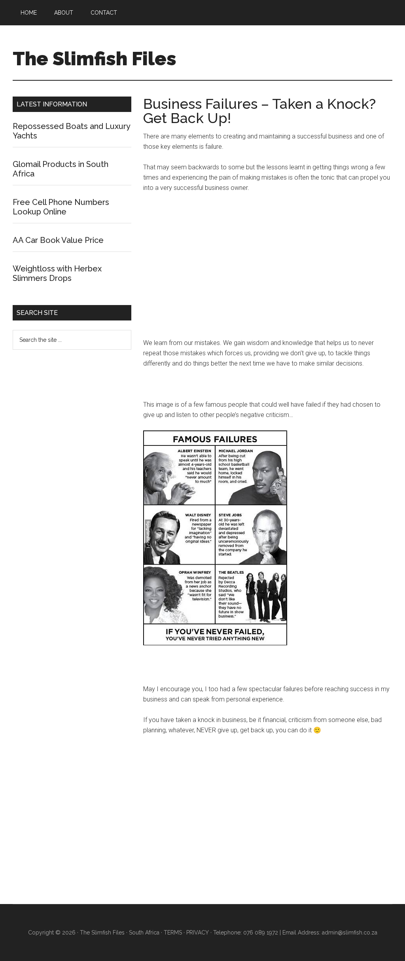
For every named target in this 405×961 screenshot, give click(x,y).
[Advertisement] (267, 269)
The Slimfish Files (94, 58)
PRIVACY (197, 932)
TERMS (173, 932)
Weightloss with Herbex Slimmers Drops (57, 273)
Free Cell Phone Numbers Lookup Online (61, 206)
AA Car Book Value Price (58, 240)
